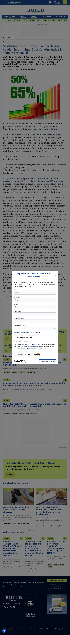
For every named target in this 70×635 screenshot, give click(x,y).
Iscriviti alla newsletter (48, 361)
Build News (19, 335)
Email (16, 304)
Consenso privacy (22, 341)
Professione (18, 311)
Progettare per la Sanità (24, 337)
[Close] (55, 275)
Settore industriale (20, 325)
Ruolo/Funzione (19, 318)
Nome (16, 290)
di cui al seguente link (31, 347)
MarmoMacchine (32, 335)
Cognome (17, 297)
